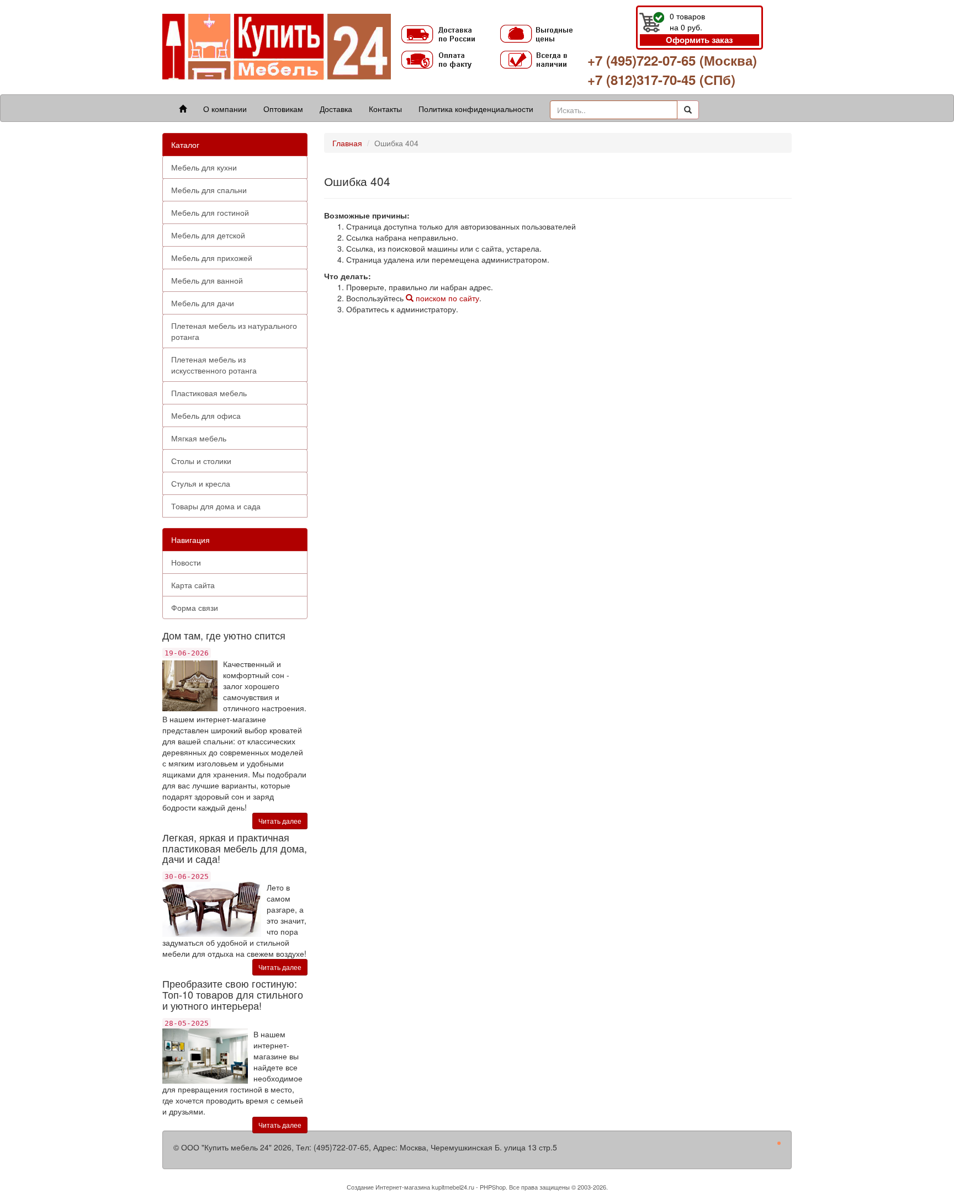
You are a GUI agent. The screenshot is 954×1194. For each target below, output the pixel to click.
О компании (225, 108)
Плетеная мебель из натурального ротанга (234, 331)
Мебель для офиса (206, 415)
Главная (347, 142)
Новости (186, 562)
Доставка (336, 108)
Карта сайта (193, 584)
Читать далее (279, 820)
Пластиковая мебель (209, 392)
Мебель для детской (208, 235)
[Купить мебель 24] (276, 46)
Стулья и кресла (200, 483)
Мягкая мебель (198, 438)
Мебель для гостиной (210, 212)
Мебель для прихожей (211, 257)
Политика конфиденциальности (475, 108)
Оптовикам (283, 108)
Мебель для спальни (209, 189)
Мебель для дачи (202, 302)
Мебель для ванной (207, 280)
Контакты (385, 108)
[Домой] (183, 108)
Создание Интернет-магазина (388, 1186)
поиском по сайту (446, 297)
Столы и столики (201, 460)
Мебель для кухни (204, 167)
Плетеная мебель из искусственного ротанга (214, 365)
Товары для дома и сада (216, 505)
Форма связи (194, 607)
